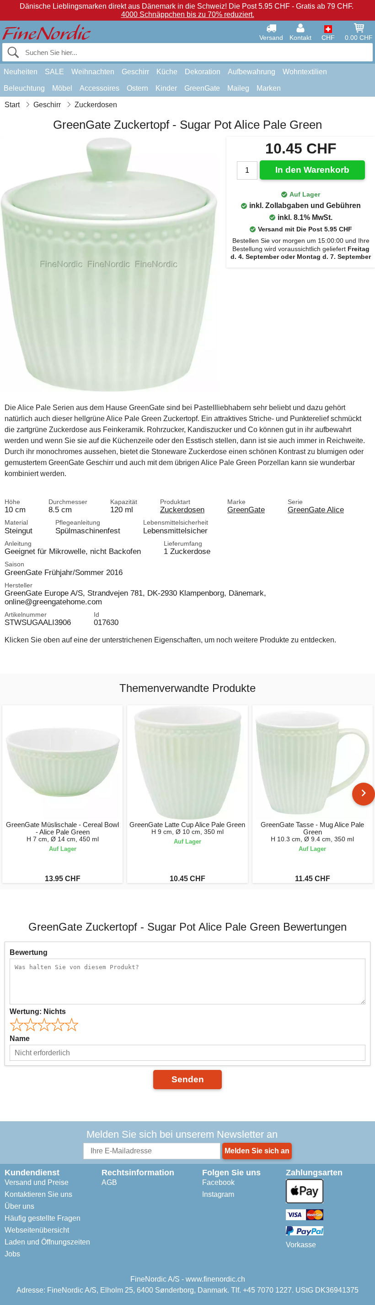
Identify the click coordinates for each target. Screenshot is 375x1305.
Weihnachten (92, 72)
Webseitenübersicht (37, 1230)
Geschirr (135, 72)
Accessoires (99, 88)
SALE (54, 72)
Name (20, 1038)
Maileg (238, 88)
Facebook (218, 1182)
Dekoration (202, 72)
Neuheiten (21, 72)
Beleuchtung (24, 88)
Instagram (218, 1194)
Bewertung (29, 952)
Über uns (19, 1206)
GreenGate (202, 88)
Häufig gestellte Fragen (42, 1218)
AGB (109, 1182)
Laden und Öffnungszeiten (47, 1242)
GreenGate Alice (316, 509)
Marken (269, 88)
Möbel (62, 88)
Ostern (137, 88)
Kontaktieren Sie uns (38, 1194)
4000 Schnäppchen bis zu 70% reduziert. (187, 14)
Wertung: (38, 1011)
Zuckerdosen (182, 509)
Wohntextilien (305, 72)
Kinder (166, 88)
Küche (166, 72)
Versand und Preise (37, 1182)
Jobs (12, 1254)
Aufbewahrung (251, 72)
